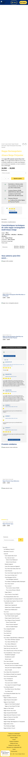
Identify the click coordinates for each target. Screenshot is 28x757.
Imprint (14, 749)
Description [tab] (4, 219)
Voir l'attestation (9, 356)
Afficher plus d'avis (14, 439)
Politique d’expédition (14, 741)
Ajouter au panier (18, 178)
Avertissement (14, 751)
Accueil (2, 144)
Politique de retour (14, 743)
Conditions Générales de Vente (14, 735)
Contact (14, 739)
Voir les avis (13, 212)
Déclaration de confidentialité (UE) (14, 747)
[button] (23, 2)
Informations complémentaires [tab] (8, 222)
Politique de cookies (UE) (14, 745)
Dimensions (4, 170)
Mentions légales (14, 737)
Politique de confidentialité (14, 733)
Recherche (5, 537)
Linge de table (8, 144)
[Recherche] (20, 539)
